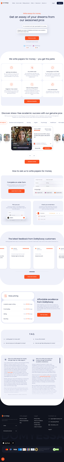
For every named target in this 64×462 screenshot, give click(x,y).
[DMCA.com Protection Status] (56, 449)
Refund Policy (37, 422)
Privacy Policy (37, 418)
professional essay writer (45, 376)
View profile (37, 148)
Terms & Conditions (38, 420)
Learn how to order (16, 191)
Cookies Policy (37, 424)
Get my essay (44, 314)
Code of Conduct (38, 426)
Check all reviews (32, 276)
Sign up (60, 3)
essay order (10, 372)
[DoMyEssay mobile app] (6, 443)
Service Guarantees (24, 420)
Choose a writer (32, 161)
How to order (19, 3)
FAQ (20, 422)
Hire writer (47, 148)
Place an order (32, 38)
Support (50, 429)
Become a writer (23, 418)
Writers (13, 3)
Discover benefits (32, 101)
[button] (17, 339)
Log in (53, 3)
